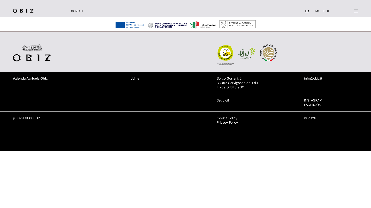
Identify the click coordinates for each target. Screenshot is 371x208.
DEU (326, 11)
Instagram (313, 100)
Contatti (77, 11)
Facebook (312, 105)
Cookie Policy (227, 118)
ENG (316, 11)
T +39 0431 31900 (230, 87)
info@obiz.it (313, 78)
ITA (307, 11)
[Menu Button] (356, 11)
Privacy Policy (227, 122)
